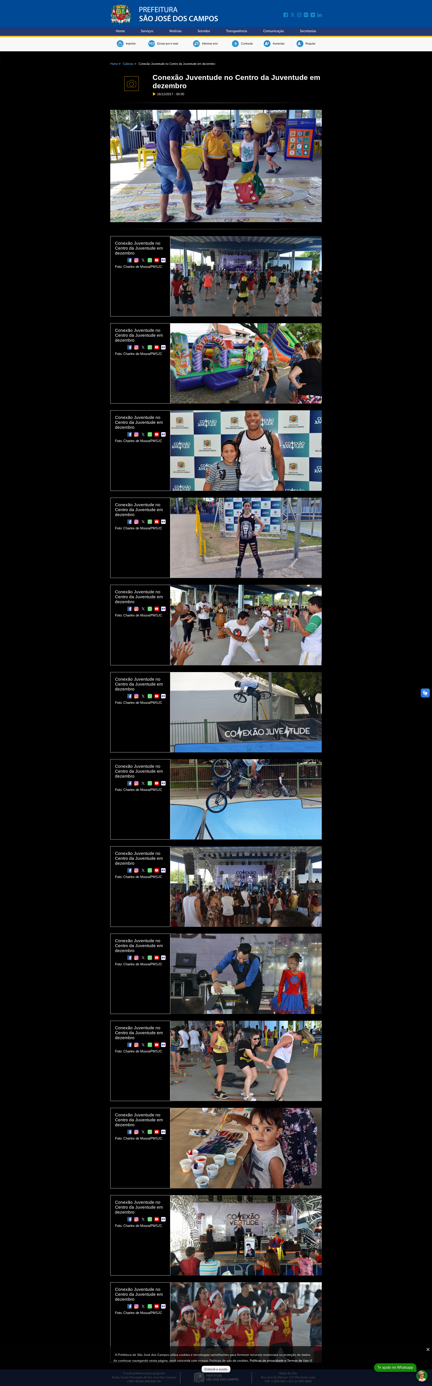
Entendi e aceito (216, 1369)
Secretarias (308, 31)
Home (120, 31)
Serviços (147, 31)
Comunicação (273, 31)
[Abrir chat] (422, 1375)
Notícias (175, 31)
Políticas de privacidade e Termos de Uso (279, 1360)
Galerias (128, 63)
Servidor (204, 31)
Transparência (236, 31)
